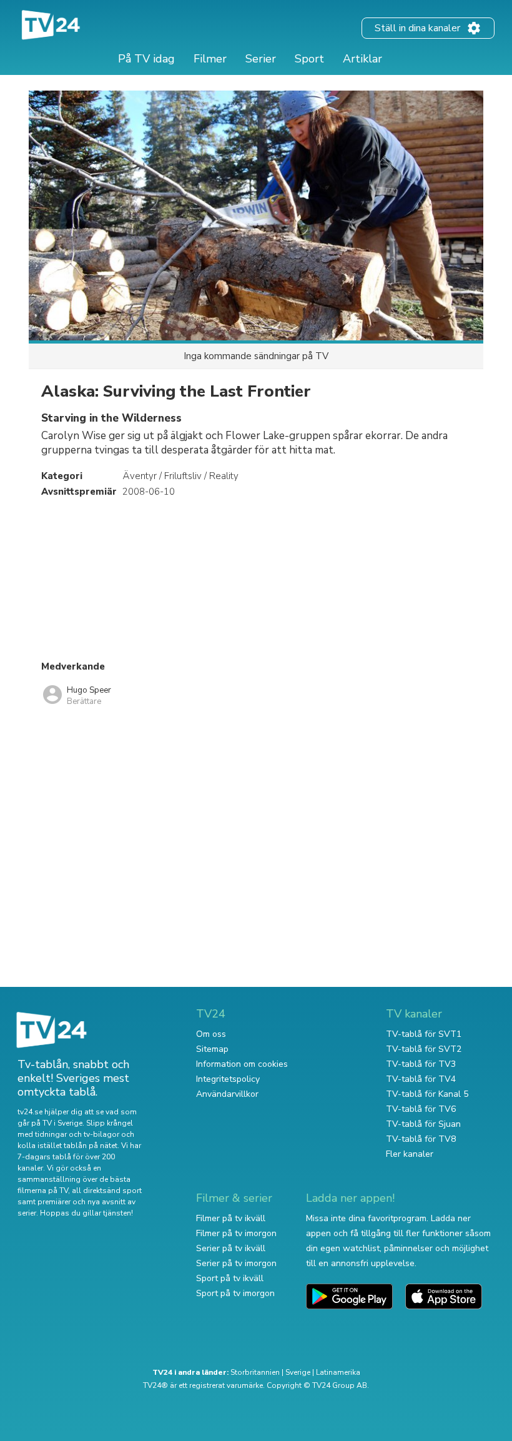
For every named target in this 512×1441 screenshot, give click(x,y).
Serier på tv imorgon (236, 1263)
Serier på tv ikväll (230, 1248)
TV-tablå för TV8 (421, 1139)
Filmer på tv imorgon (236, 1233)
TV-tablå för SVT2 (423, 1049)
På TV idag (146, 58)
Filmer (210, 58)
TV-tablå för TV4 (421, 1079)
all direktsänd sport (107, 1191)
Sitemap (212, 1049)
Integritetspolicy (228, 1079)
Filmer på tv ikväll (230, 1218)
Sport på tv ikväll (229, 1278)
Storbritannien (255, 1372)
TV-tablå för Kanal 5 (427, 1094)
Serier (260, 58)
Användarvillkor (227, 1094)
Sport (309, 58)
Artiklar (362, 58)
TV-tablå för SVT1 (423, 1034)
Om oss (211, 1034)
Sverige (297, 1372)
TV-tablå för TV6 (421, 1109)
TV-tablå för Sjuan (423, 1124)
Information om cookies (242, 1064)
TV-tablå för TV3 (421, 1064)
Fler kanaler (409, 1154)
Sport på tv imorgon (235, 1293)
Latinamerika (338, 1372)
